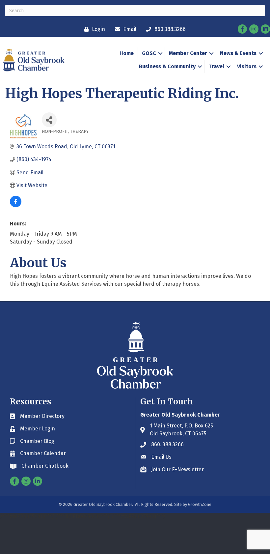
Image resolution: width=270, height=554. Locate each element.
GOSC (149, 53)
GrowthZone (199, 504)
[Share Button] (49, 119)
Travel (216, 66)
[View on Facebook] (15, 205)
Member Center (188, 53)
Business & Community (167, 66)
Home (127, 53)
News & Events (238, 53)
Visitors (246, 66)
